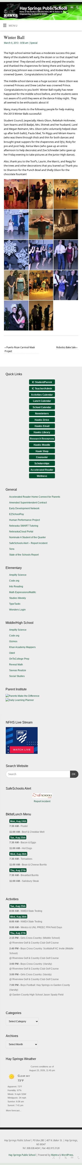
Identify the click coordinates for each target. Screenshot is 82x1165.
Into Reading (16, 586)
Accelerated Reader (41, 469)
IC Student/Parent (42, 382)
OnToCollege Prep (19, 658)
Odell (12, 653)
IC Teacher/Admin (42, 388)
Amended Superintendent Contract (28, 502)
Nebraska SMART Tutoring (23, 525)
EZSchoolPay (16, 514)
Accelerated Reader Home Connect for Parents (34, 496)
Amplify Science (17, 575)
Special (33, 42)
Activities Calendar (42, 394)
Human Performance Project (24, 520)
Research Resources (42, 438)
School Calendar (42, 407)
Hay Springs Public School (22, 1154)
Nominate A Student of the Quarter (27, 537)
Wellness (42, 476)
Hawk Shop (42, 451)
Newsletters (42, 413)
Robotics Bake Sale (66, 347)
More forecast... (13, 1110)
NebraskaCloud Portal (21, 531)
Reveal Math (16, 664)
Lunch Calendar (42, 401)
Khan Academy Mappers (22, 647)
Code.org (14, 580)
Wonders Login (17, 609)
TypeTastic (14, 603)
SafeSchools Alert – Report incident (28, 543)
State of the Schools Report (24, 554)
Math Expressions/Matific (22, 592)
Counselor (42, 457)
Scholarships (41, 463)
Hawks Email (42, 426)
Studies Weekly (17, 598)
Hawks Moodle (42, 445)
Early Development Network (24, 508)
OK (73, 774)
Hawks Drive (42, 420)
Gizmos (13, 641)
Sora (11, 549)
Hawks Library (42, 432)
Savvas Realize (17, 670)
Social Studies (17, 676)
